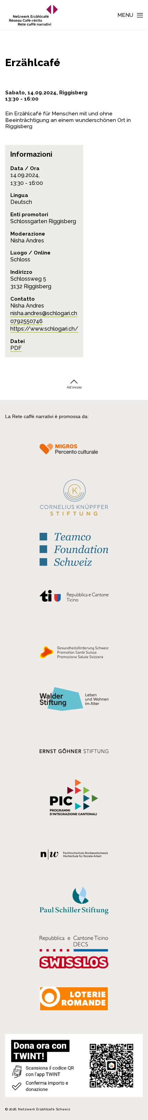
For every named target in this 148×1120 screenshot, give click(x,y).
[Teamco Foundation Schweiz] (74, 548)
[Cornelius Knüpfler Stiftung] (74, 499)
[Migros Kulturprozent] (74, 452)
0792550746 (26, 321)
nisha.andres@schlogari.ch (43, 313)
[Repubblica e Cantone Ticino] (74, 597)
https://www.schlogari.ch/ (44, 328)
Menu (125, 15)
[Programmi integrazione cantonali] (74, 799)
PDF (16, 348)
